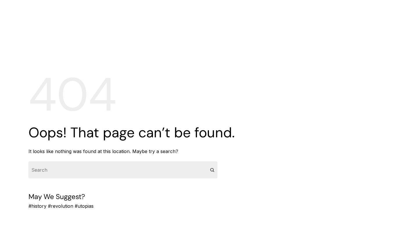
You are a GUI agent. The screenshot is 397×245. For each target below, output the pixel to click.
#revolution (60, 206)
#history (37, 206)
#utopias (84, 206)
